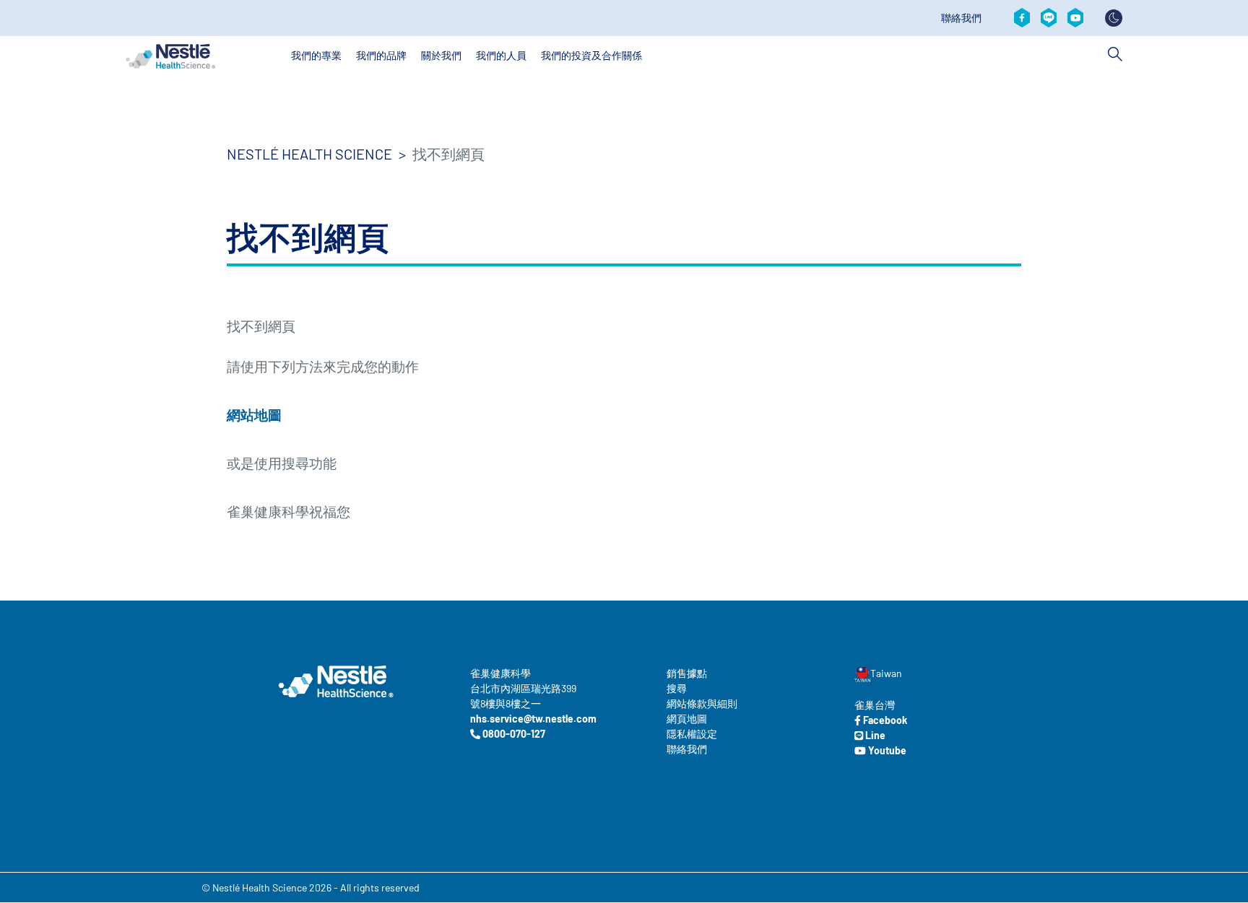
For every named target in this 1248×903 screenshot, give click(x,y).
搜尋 (677, 688)
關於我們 (441, 55)
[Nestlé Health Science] (170, 56)
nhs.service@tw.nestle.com (533, 718)
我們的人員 (501, 55)
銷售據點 (687, 673)
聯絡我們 (961, 18)
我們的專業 (316, 55)
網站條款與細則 (702, 703)
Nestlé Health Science (309, 153)
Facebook (884, 720)
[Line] (1049, 18)
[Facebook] (1022, 18)
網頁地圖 (687, 718)
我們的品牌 (381, 55)
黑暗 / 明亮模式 (1113, 18)
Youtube (886, 750)
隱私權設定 (692, 734)
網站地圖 (254, 414)
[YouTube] (1075, 18)
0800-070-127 (512, 734)
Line (874, 735)
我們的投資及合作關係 (591, 55)
